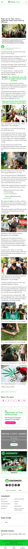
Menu (2, 2)
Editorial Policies (19, 499)
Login (26, 2)
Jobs (16, 503)
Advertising (4, 501)
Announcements (5, 503)
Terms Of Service (10, 544)
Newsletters (18, 506)
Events (16, 501)
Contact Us (4, 506)
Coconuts (15, 2)
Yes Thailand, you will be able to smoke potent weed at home (14, 78)
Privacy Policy (18, 544)
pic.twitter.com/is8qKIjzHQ (10, 193)
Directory (3, 508)
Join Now (14, 444)
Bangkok (6, 391)
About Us (3, 499)
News (10, 391)
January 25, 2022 (7, 198)
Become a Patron (11, 490)
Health (14, 391)
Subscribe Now (10, 422)
